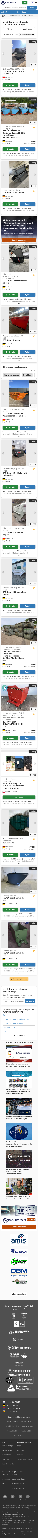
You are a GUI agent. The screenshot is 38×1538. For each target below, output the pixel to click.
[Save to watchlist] (34, 69)
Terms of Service (14, 1534)
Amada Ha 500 (26, 1431)
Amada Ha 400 (26, 1421)
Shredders (27, 375)
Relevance (28, 29)
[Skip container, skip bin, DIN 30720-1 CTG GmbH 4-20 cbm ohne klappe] (19, 572)
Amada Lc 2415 (12, 1421)
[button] (36, 2)
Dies (4, 1032)
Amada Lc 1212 (27, 1426)
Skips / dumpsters (23, 12)
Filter (11, 29)
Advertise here (20, 1294)
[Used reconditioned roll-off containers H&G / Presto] (19, 823)
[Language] (32, 2)
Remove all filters (11, 35)
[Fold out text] (19, 94)
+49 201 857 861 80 (13, 1408)
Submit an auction (19, 240)
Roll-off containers (8, 12)
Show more (20, 1035)
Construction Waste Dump (13, 1023)
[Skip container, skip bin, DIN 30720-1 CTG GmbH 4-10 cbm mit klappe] (19, 512)
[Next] (35, 53)
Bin (4, 1015)
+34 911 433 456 (12, 1412)
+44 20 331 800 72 (13, 1402)
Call (28, 85)
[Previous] (3, 53)
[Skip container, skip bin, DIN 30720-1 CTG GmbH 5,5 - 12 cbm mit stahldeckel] (19, 453)
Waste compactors (11, 375)
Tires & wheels (19, 1436)
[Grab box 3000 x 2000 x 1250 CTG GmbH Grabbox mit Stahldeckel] (19, 53)
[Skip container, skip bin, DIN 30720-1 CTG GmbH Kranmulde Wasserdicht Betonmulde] (19, 393)
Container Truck (9, 1027)
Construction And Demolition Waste (16, 1019)
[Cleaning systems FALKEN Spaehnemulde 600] (19, 880)
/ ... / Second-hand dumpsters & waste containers (20, 16)
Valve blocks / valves (12, 1426)
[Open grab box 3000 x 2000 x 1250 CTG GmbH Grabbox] (19, 320)
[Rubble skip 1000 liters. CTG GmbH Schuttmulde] (19, 174)
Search (32, 7)
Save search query (19, 979)
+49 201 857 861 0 (13, 1405)
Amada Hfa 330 (12, 1431)
